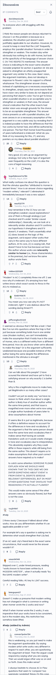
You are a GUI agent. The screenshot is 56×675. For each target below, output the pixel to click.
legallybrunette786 (18, 176)
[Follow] (50, 12)
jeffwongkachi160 (17, 320)
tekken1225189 (16, 271)
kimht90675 (19, 296)
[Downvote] (11, 143)
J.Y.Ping (18, 148)
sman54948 (14, 559)
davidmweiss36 (16, 19)
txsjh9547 (13, 509)
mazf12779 (19, 203)
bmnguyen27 (15, 592)
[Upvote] (4, 143)
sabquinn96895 (21, 366)
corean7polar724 (22, 634)
